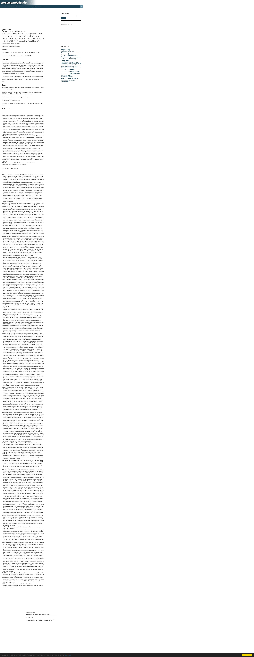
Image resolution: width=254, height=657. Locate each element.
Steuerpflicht (75, 74)
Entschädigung (63, 63)
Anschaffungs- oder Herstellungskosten (67, 51)
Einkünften (77, 62)
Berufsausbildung (66, 57)
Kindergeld (72, 67)
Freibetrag (75, 64)
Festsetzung (68, 64)
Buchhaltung (29, 6)
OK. (247, 655)
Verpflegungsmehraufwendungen (67, 76)
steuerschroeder (15, 43)
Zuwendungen (65, 81)
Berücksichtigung (75, 57)
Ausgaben (75, 55)
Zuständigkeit (72, 80)
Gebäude (79, 64)
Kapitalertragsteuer (65, 67)
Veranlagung (68, 75)
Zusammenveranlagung (65, 80)
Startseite (4, 6)
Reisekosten (64, 71)
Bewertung (72, 59)
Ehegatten (65, 61)
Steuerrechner (22, 6)
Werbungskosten (68, 78)
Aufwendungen (67, 55)
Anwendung (65, 53)
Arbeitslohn (76, 52)
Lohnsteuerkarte (77, 69)
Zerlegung (78, 78)
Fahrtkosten (63, 64)
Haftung (76, 66)
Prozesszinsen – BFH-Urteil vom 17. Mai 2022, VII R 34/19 (38, 613)
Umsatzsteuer (63, 75)
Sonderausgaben (74, 71)
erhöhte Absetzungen (77, 63)
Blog (35, 6)
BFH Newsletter (42, 6)
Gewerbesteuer (70, 66)
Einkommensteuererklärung (66, 62)
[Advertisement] (30, 19)
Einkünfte (73, 62)
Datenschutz (67, 655)
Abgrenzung (65, 50)
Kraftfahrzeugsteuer (77, 67)
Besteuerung (65, 58)
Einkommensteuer (73, 60)
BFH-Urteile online (12, 6)
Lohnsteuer (69, 69)
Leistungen (63, 69)
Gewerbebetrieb (64, 66)
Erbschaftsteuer (69, 63)
